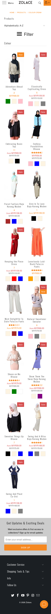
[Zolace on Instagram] (33, 595)
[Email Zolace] (38, 595)
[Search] (39, 2)
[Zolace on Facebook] (18, 595)
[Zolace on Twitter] (13, 595)
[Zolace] (25, 3)
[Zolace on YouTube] (23, 595)
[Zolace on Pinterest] (28, 595)
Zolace (28, 602)
